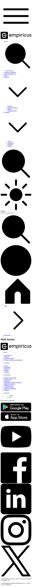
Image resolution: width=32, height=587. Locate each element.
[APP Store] (16, 420)
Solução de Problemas (10, 388)
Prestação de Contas (9, 384)
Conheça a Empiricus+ (10, 72)
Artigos (10, 141)
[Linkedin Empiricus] (16, 513)
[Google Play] (16, 411)
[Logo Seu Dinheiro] (8, 397)
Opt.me (10, 109)
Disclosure (7, 381)
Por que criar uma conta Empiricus (13, 360)
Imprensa (6, 390)
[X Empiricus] (16, 576)
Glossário (6, 372)
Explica (10, 146)
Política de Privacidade (10, 378)
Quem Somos (7, 355)
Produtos (10, 106)
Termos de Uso (8, 379)
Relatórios (10, 144)
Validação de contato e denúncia (12, 382)
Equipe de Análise (12, 107)
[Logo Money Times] (8, 396)
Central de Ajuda (12, 110)
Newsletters (11, 143)
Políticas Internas (8, 385)
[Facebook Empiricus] (16, 482)
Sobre (5, 75)
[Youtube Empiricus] (16, 451)
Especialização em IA (10, 74)
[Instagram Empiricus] (16, 545)
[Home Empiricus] (16, 38)
